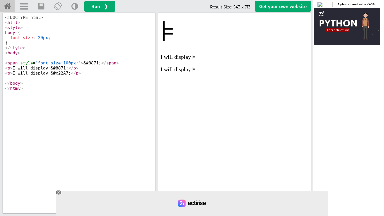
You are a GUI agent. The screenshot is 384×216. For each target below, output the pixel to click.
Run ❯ (99, 6)
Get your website (283, 6)
